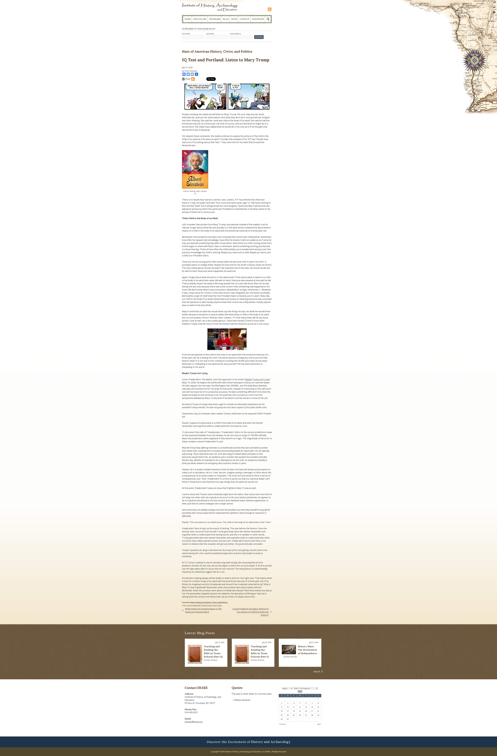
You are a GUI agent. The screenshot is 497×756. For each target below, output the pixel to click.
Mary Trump (217, 605)
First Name (186, 33)
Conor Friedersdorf (193, 605)
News (234, 19)
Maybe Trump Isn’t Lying (257, 379)
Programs (214, 19)
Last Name (210, 33)
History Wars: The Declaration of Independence (307, 650)
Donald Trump (206, 605)
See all (316, 671)
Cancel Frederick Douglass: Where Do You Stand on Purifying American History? (250, 611)
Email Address (235, 33)
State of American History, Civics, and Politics (209, 602)
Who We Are (199, 19)
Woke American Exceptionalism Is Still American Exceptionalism (203, 610)
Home (188, 19)
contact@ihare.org (194, 721)
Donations (258, 19)
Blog (226, 19)
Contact (244, 19)
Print (187, 78)
